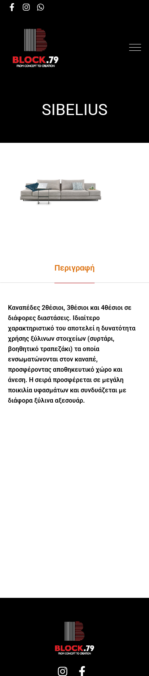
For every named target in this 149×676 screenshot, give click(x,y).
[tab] (74, 268)
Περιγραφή (74, 268)
